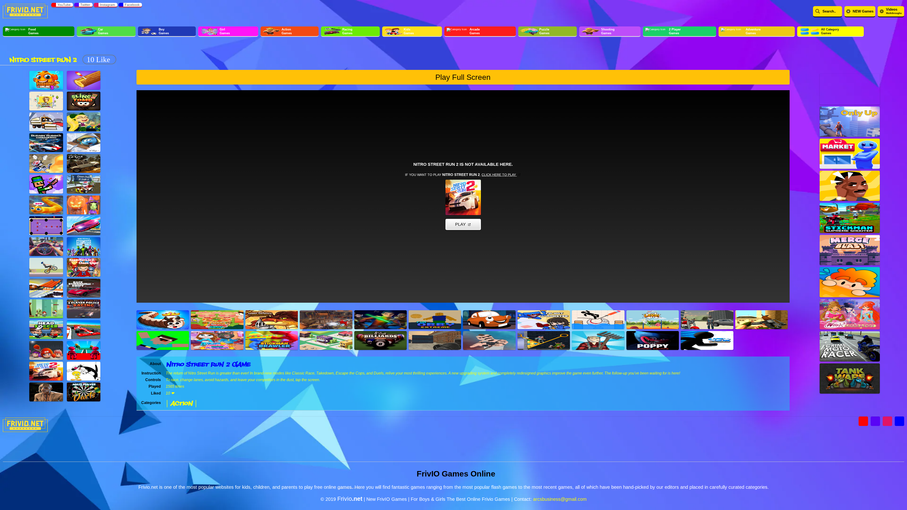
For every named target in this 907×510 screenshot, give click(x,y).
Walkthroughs (894, 10)
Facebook (132, 5)
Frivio (349, 498)
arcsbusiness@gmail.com (560, 499)
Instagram (107, 5)
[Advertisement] (205, 51)
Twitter (85, 5)
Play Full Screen (463, 77)
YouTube (64, 5)
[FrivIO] (25, 11)
